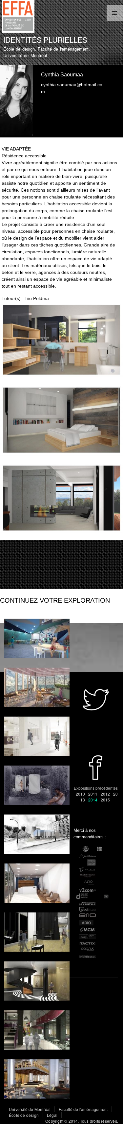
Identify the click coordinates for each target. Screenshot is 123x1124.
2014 (92, 799)
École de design (24, 1115)
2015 (105, 799)
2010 (80, 794)
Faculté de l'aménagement (83, 1109)
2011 (92, 794)
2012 (105, 794)
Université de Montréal (30, 1109)
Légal (52, 1115)
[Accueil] (17, 17)
